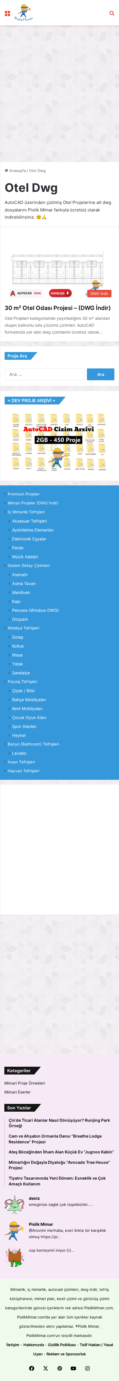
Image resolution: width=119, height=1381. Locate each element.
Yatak (17, 663)
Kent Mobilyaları (27, 708)
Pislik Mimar (41, 1224)
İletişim (12, 1344)
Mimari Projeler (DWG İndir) (33, 503)
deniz (34, 1198)
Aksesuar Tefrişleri (29, 521)
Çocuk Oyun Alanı (29, 717)
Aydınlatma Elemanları (33, 529)
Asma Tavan (24, 583)
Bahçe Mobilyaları (29, 699)
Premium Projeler (24, 494)
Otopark (20, 619)
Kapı (16, 601)
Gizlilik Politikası (62, 1344)
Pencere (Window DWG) (35, 610)
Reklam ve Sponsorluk (66, 1354)
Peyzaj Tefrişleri (22, 681)
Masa (17, 654)
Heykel (18, 735)
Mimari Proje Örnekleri (24, 1083)
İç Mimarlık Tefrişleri (26, 512)
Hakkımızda (33, 1344)
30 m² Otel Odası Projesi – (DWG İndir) (58, 307)
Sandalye (21, 672)
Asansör (20, 574)
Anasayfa (17, 170)
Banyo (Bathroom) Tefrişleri (33, 744)
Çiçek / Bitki (23, 690)
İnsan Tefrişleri (21, 762)
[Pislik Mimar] (23, 12)
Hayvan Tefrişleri (23, 771)
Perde (17, 547)
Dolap (17, 637)
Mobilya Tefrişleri (23, 628)
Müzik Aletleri (25, 556)
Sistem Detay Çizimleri (29, 565)
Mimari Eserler (17, 1092)
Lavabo (19, 753)
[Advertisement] (59, 90)
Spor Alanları (24, 726)
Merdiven (21, 592)
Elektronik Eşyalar (29, 538)
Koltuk (18, 646)
